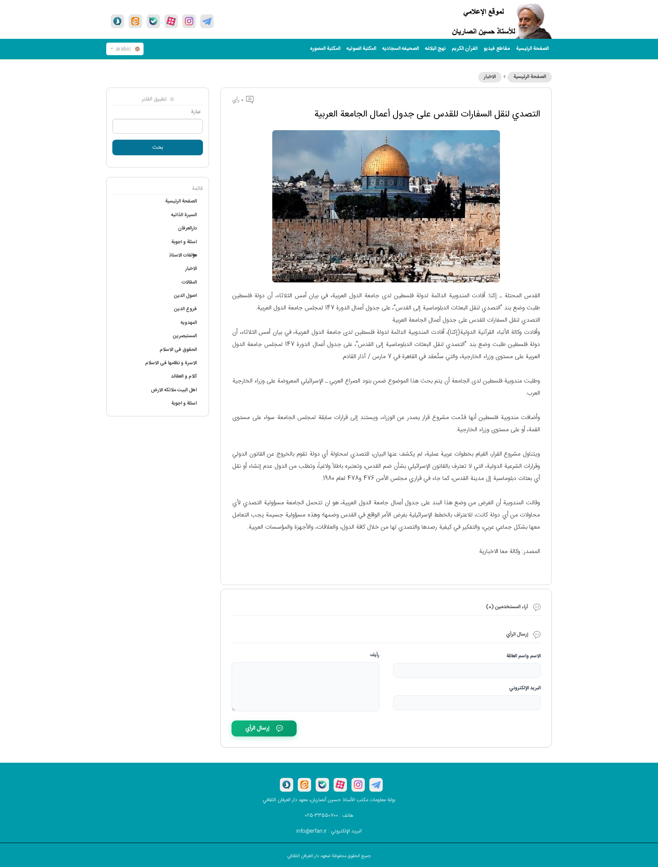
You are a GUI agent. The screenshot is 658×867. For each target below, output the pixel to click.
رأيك (374, 655)
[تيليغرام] (207, 21)
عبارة (196, 111)
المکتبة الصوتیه (361, 49)
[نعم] (153, 21)
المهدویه (188, 323)
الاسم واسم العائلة (523, 656)
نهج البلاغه (435, 49)
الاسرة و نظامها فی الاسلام (171, 363)
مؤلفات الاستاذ (183, 255)
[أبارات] (171, 21)
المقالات (189, 282)
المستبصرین (185, 336)
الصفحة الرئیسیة (532, 49)
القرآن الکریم (465, 49)
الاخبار (490, 77)
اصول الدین (185, 296)
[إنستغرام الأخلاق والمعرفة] (189, 21)
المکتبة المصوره (325, 49)
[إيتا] (135, 21)
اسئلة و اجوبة (184, 242)
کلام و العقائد (184, 376)
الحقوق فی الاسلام (178, 350)
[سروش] (117, 21)
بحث (157, 147)
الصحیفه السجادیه (400, 49)
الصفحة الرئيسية (529, 77)
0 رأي (238, 100)
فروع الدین (185, 309)
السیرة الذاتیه (184, 215)
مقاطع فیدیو (497, 49)
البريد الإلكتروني (525, 688)
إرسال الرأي (257, 728)
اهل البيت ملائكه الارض (174, 390)
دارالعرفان (187, 228)
